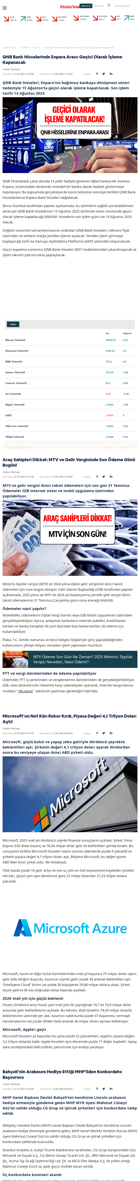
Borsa (12, 17)
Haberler (25, 47)
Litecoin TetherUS (16, 383)
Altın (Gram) (84, 16)
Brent (132, 16)
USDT (8, 415)
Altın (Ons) (103, 16)
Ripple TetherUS (15, 404)
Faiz (118, 16)
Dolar (29, 17)
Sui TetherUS (13, 394)
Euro (44, 17)
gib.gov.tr (25, 691)
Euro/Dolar (62, 17)
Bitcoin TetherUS (15, 340)
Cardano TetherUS (16, 447)
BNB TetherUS (13, 361)
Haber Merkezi (11, 69)
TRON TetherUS (14, 437)
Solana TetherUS (15, 372)
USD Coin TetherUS (16, 426)
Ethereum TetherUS (16, 350)
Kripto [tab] (13, 324)
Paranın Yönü (9, 47)
